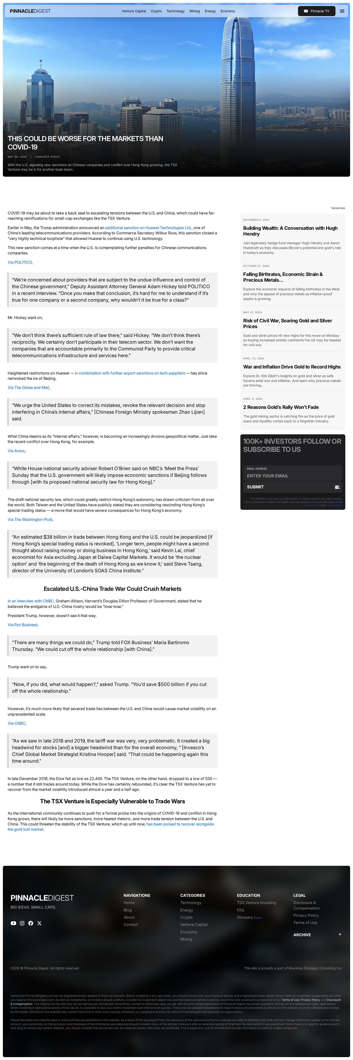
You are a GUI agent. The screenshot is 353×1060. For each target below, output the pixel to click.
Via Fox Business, (23, 624)
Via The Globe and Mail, (29, 387)
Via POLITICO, (20, 262)
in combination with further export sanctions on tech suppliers (130, 373)
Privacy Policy (334, 505)
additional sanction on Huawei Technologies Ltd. (148, 227)
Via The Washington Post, (30, 519)
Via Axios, (16, 450)
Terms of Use (311, 505)
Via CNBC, (17, 723)
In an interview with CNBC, (31, 601)
